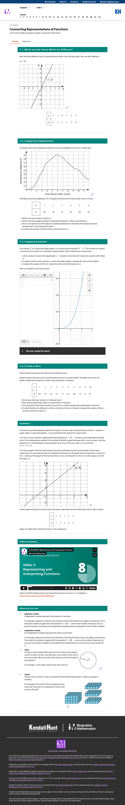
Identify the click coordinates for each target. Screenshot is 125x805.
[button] (24, 275)
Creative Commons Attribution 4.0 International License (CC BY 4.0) (58, 758)
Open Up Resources (79, 771)
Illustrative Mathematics (63, 764)
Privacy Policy (53, 751)
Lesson (15, 41)
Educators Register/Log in (109, 2)
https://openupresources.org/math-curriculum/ (26, 760)
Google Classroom (89, 2)
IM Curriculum (50, 2)
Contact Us (74, 2)
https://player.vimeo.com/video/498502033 (37, 595)
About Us (62, 2)
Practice (26, 41)
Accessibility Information (68, 751)
